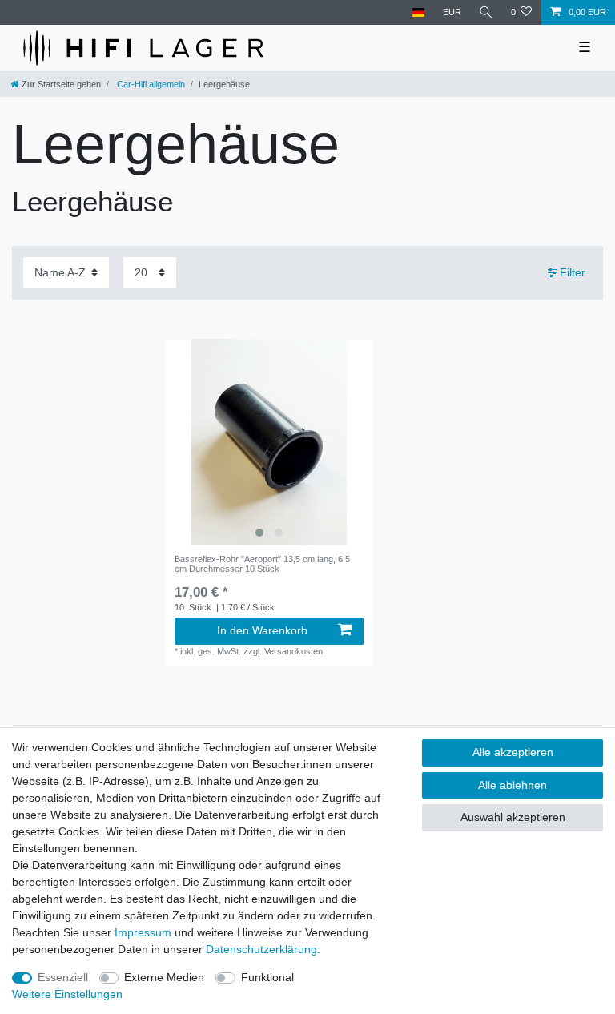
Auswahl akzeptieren (512, 817)
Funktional (267, 977)
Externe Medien (164, 977)
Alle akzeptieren (512, 752)
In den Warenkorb (262, 630)
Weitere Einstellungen (67, 994)
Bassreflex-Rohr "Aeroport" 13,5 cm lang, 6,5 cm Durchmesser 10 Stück (262, 563)
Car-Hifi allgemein (150, 84)
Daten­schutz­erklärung (261, 949)
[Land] (418, 12)
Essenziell (63, 977)
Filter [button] (572, 272)
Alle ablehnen (512, 785)
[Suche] (486, 12)
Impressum (143, 932)
